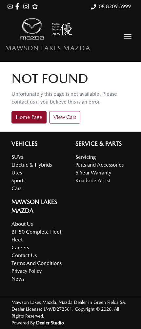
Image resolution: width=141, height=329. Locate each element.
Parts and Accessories (99, 165)
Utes (16, 173)
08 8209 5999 (115, 6)
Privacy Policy (26, 271)
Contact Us (24, 255)
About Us (22, 224)
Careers (20, 247)
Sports (18, 180)
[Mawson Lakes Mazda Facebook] (18, 6)
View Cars (64, 117)
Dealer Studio (50, 322)
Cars (16, 188)
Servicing (85, 157)
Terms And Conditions (36, 263)
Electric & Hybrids (31, 165)
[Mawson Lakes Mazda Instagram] (27, 6)
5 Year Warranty (93, 173)
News (17, 279)
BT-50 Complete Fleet (36, 232)
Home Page (29, 117)
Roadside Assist (92, 180)
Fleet (17, 240)
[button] (127, 36)
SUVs (17, 157)
